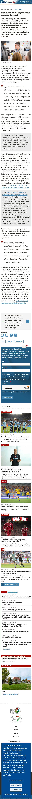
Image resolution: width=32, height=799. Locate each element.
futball (10, 341)
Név (3, 361)
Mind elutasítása (16, 785)
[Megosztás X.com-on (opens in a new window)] (15, 335)
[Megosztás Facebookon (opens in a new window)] (6, 335)
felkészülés (19, 341)
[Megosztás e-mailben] (2, 335)
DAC (3, 341)
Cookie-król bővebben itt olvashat (16, 794)
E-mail (4, 368)
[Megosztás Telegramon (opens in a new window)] (11, 335)
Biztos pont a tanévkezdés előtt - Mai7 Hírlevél (15, 658)
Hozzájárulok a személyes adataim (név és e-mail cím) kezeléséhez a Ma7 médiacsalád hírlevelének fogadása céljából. (16, 378)
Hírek (16, 730)
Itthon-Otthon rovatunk (10, 694)
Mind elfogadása (16, 790)
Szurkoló (16, 737)
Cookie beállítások (16, 780)
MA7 (16, 726)
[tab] (4, 592)
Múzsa (16, 733)
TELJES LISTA (6, 649)
